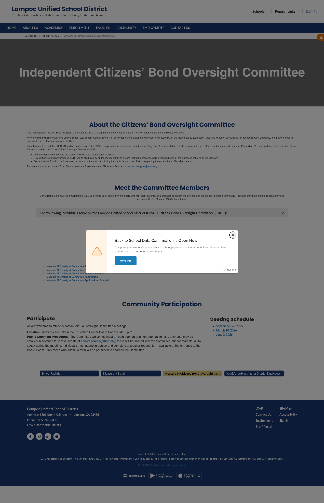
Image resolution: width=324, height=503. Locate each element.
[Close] (233, 235)
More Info (125, 261)
